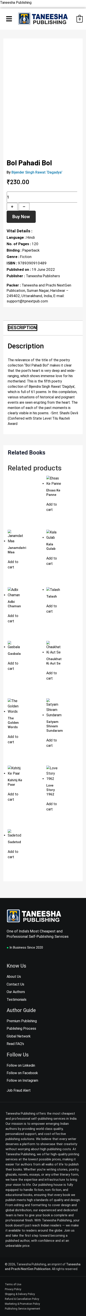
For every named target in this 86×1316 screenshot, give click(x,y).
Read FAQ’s (15, 1044)
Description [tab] (22, 327)
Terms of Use (13, 1284)
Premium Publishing (22, 1021)
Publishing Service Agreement (22, 1308)
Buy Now (21, 216)
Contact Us (15, 984)
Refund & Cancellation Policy (22, 1299)
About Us (14, 976)
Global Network (19, 1036)
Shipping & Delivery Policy (20, 1294)
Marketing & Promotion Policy (22, 1303)
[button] (9, 19)
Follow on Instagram (22, 1080)
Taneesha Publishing (16, 2)
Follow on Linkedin (21, 1065)
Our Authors (16, 992)
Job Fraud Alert (19, 1090)
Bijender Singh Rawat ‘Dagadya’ (36, 172)
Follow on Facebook (22, 1073)
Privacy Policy (13, 1289)
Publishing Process (21, 1028)
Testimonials (16, 999)
